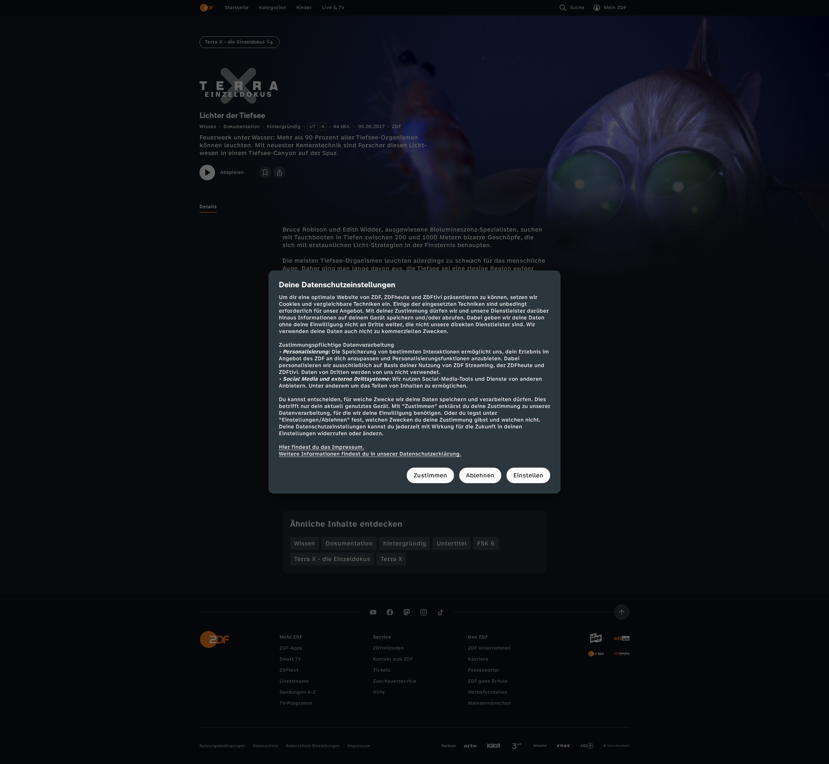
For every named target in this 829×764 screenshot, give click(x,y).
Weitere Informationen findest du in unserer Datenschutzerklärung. (370, 454)
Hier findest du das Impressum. (321, 447)
